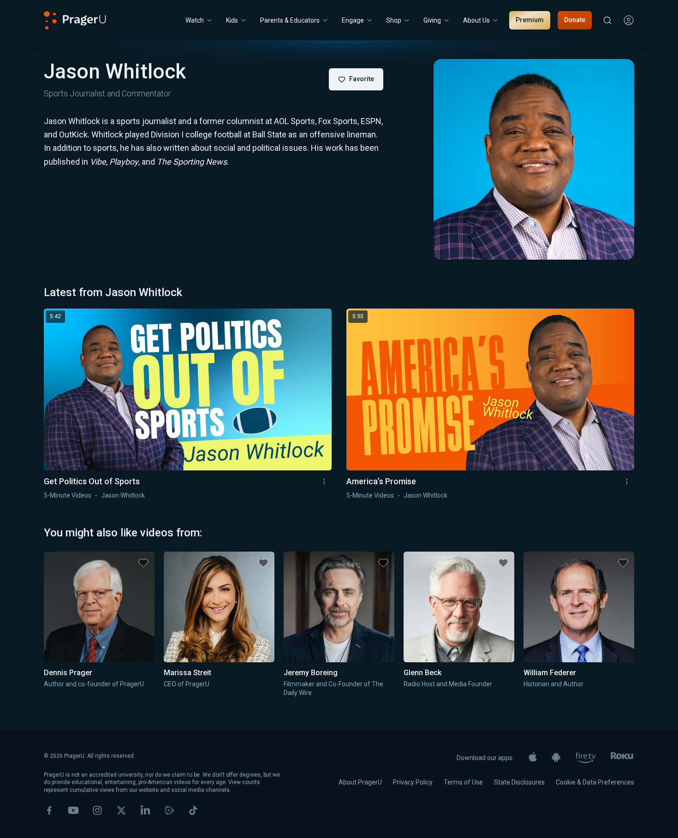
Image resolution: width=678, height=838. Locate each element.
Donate (574, 20)
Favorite (361, 79)
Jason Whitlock (123, 495)
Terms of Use (463, 782)
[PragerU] (75, 20)
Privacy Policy (413, 782)
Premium (530, 20)
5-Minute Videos (67, 495)
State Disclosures (519, 782)
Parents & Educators (290, 20)
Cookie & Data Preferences (595, 782)
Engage (353, 20)
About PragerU (360, 782)
